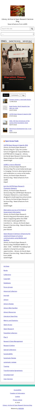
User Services (8, 379)
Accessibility (17, 390)
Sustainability (8, 354)
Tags (23, 95)
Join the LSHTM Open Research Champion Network (14, 187)
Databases (7, 283)
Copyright (7, 279)
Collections (7, 275)
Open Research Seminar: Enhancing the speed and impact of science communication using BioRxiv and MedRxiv (17, 237)
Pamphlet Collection (10, 333)
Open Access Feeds (11, 141)
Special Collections (10, 350)
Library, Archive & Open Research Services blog (17, 20)
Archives (6, 266)
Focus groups (8, 287)
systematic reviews (10, 362)
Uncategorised (9, 375)
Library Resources (10, 312)
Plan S (6, 337)
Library (6, 300)
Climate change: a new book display (20, 99)
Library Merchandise (11, 308)
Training (6, 366)
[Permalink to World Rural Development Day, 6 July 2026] (5, 130)
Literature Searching (10, 316)
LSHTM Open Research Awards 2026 (20, 114)
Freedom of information (17, 393)
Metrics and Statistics (11, 320)
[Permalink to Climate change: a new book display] (5, 101)
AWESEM (21, 408)
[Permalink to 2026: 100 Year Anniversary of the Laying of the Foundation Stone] (5, 122)
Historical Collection (10, 291)
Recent (6, 95)
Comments (15, 95)
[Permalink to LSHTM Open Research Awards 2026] (5, 115)
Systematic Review (10, 358)
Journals (6, 295)
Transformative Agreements (13, 371)
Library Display (9, 304)
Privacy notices (17, 400)
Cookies (17, 396)
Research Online (9, 346)
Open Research (9, 329)
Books (6, 270)
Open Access (8, 325)
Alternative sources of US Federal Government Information (15, 211)
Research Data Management (13, 341)
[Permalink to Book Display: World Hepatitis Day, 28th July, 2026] (5, 107)
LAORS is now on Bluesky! (12, 165)
